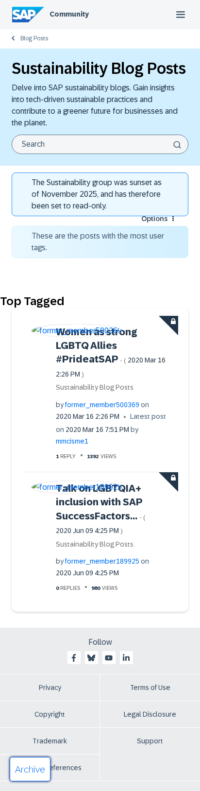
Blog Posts (34, 38)
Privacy (50, 687)
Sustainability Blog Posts (94, 387)
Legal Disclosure (150, 714)
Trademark (50, 741)
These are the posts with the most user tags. (98, 242)
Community (69, 14)
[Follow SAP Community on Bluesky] (91, 658)
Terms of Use (150, 687)
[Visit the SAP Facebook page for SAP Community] (74, 658)
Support (150, 741)
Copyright (49, 714)
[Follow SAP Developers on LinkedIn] (126, 658)
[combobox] (100, 144)
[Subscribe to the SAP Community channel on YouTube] (109, 658)
